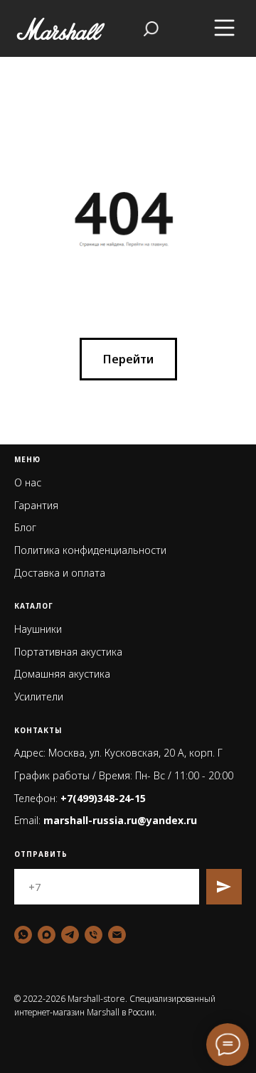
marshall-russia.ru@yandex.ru (120, 820)
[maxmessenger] (46, 935)
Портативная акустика (68, 651)
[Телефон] (93, 935)
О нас (27, 482)
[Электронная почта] (117, 935)
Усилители (38, 696)
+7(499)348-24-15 (103, 798)
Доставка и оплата (59, 573)
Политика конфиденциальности (90, 550)
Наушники (38, 629)
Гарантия (36, 505)
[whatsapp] (23, 935)
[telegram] (70, 935)
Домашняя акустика (62, 673)
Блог (25, 527)
